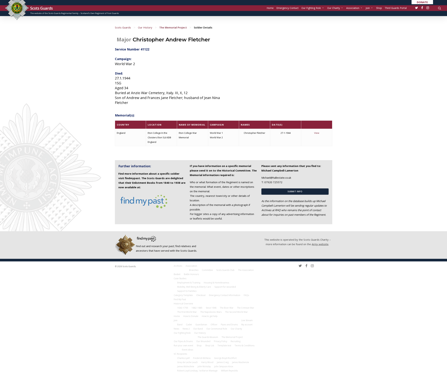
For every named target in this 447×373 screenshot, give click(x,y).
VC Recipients (180, 353)
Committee (207, 270)
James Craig (223, 362)
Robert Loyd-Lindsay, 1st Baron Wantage (197, 370)
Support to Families (186, 291)
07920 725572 (273, 182)
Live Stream (247, 320)
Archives (178, 265)
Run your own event (183, 345)
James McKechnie (185, 366)
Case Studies (180, 278)
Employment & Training (188, 282)
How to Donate (190, 316)
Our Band (198, 328)
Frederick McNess (202, 358)
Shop (379, 8)
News (176, 328)
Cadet (189, 324)
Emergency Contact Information (224, 295)
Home (270, 8)
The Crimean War (245, 307)
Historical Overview (183, 303)
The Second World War (236, 311)
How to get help (210, 316)
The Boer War (226, 307)
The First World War (187, 311)
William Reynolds (229, 370)
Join (368, 8)
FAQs (246, 295)
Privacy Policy (220, 341)
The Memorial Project (173, 27)
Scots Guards (41, 8)
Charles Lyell (183, 358)
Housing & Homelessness (216, 282)
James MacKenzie (240, 362)
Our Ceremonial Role (216, 328)
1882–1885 (197, 307)
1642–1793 (182, 307)
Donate (422, 2)
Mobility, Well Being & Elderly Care (194, 286)
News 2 (186, 328)
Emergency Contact (287, 8)
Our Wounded (203, 341)
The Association (246, 270)
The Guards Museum (208, 337)
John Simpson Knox (223, 366)
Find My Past (180, 299)
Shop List (209, 345)
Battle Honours (191, 274)
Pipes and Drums (229, 324)
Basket (177, 274)
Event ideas (187, 349)
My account (246, 324)
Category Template (183, 295)
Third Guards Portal (396, 8)
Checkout (201, 295)
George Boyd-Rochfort (225, 358)
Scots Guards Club (225, 270)
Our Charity (333, 8)
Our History (145, 27)
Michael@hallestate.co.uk (276, 177)
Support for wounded (225, 286)
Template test (224, 345)
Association (352, 8)
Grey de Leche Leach (187, 362)
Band (179, 324)
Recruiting (235, 341)
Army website (320, 244)
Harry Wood (207, 362)
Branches (193, 270)
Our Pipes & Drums (183, 341)
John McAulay (204, 366)
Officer (214, 324)
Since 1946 (211, 307)
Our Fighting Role (311, 8)
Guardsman (201, 324)
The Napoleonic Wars (211, 311)
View (316, 132)
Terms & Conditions (244, 345)
